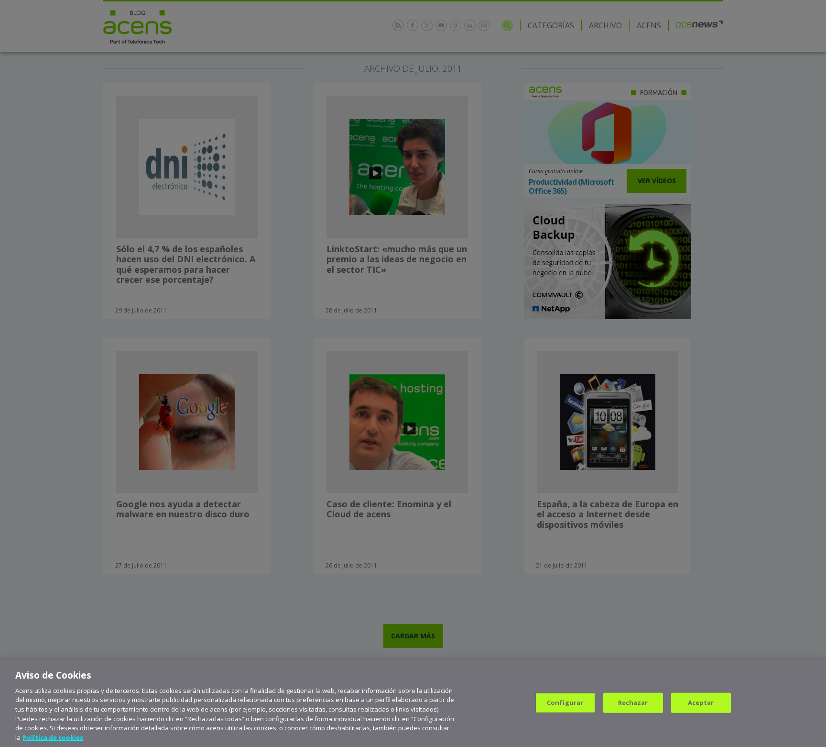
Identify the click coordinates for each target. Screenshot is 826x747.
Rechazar (633, 702)
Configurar (565, 702)
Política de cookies (53, 737)
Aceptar (701, 702)
